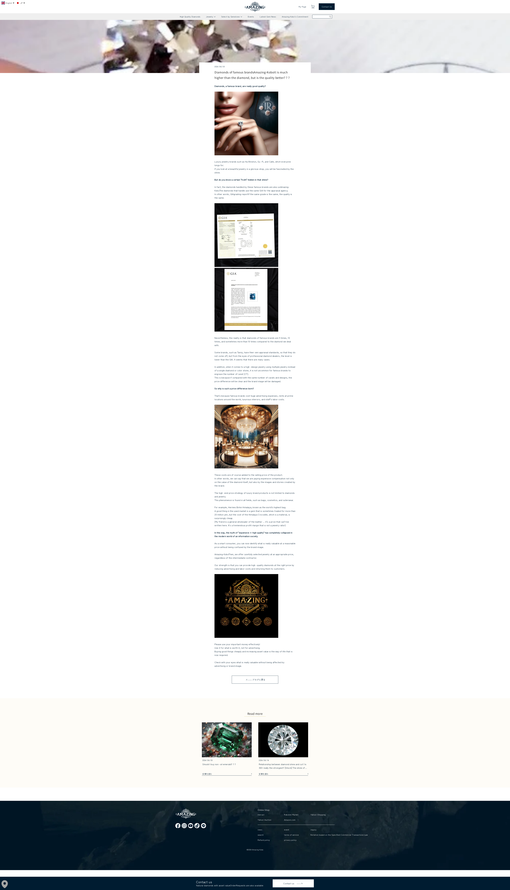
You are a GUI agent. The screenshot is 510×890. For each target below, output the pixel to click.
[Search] (330, 16)
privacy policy (290, 840)
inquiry (313, 830)
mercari (261, 815)
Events (251, 16)
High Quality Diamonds (190, 16)
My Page (302, 6)
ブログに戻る (258, 679)
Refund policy (264, 840)
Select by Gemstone (231, 17)
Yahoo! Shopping (318, 815)
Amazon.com (290, 820)
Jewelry (210, 17)
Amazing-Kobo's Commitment (295, 16)
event (286, 830)
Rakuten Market (291, 815)
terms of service (291, 835)
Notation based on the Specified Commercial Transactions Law (322, 835)
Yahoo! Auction (264, 820)
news (260, 830)
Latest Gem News (268, 16)
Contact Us (327, 6)
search (261, 835)
